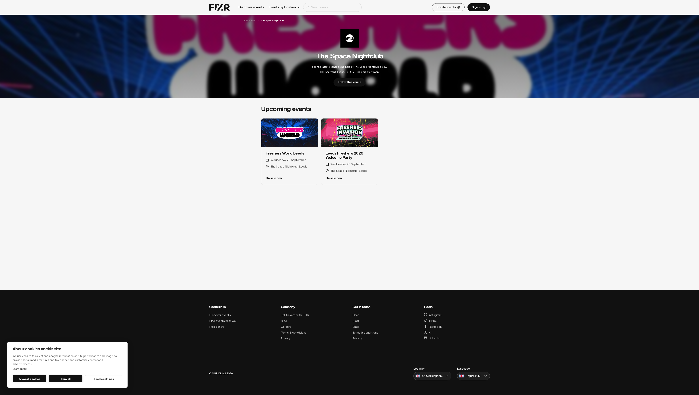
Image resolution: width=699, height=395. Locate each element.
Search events (319, 7)
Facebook (435, 326)
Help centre (216, 326)
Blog (284, 321)
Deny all (66, 378)
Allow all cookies (29, 378)
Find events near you (222, 321)
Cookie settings (103, 378)
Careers (286, 326)
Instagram (435, 315)
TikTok (433, 321)
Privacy (285, 338)
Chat (356, 315)
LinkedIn (434, 338)
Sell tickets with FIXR (295, 315)
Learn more (20, 368)
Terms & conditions (293, 332)
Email (356, 326)
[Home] (219, 7)
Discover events (251, 7)
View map (373, 72)
